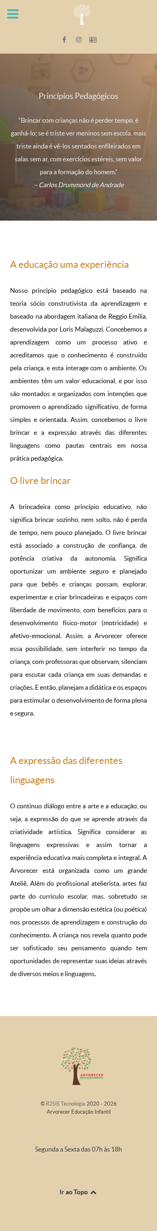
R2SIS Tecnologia (66, 1104)
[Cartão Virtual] (93, 39)
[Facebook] (65, 39)
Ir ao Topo (74, 1192)
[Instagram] (79, 39)
